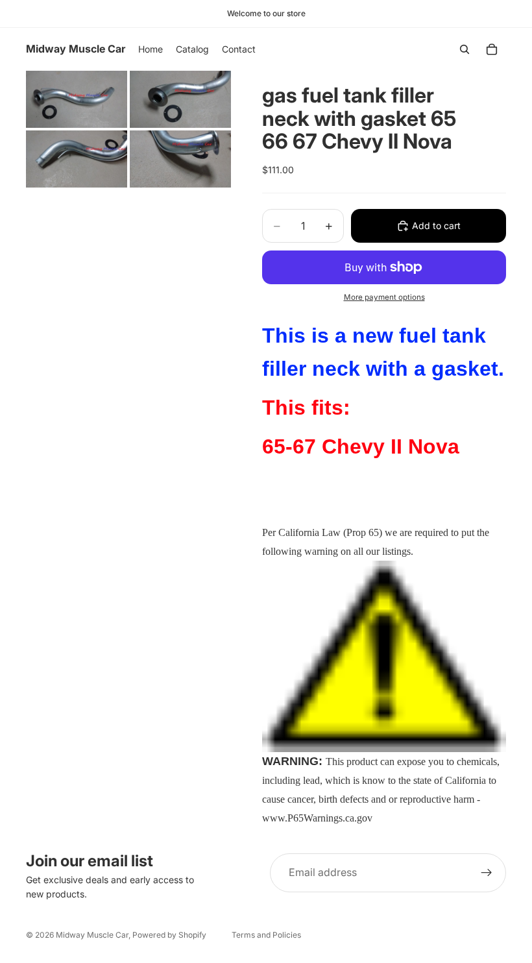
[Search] (464, 49)
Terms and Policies (266, 935)
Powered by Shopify (169, 935)
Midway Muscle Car (92, 935)
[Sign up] (486, 872)
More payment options (384, 297)
